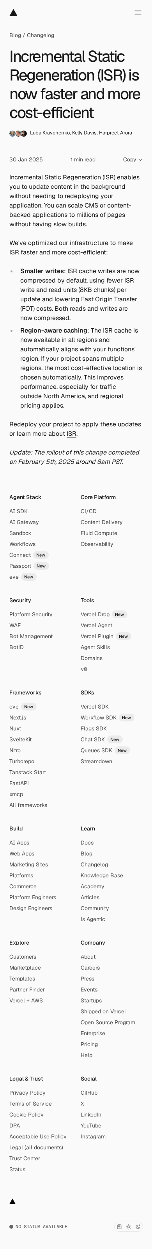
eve (21, 576)
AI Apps (19, 842)
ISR (71, 433)
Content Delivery (102, 522)
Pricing (89, 1044)
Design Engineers (30, 908)
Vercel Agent (96, 625)
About (88, 956)
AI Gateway (24, 522)
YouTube (91, 1125)
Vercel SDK (95, 706)
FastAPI (19, 783)
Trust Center (24, 1158)
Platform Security (31, 614)
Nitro (15, 750)
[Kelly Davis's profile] (18, 134)
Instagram (93, 1136)
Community (95, 908)
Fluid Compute (99, 533)
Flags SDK (94, 728)
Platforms (21, 875)
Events (89, 989)
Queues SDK (104, 750)
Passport (27, 565)
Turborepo (21, 761)
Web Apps (21, 853)
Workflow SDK (106, 717)
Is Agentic (93, 919)
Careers (90, 967)
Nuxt (15, 728)
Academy (92, 886)
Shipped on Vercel (103, 1011)
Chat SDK (100, 739)
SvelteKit (20, 739)
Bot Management (31, 636)
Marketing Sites (28, 864)
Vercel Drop (102, 614)
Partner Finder (27, 989)
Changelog (40, 35)
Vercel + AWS (26, 1000)
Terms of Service (30, 1103)
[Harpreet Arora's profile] (24, 134)
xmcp (16, 794)
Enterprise (93, 1033)
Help (86, 1055)
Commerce (23, 886)
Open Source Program (108, 1022)
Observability (97, 544)
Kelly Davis (84, 132)
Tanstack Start (27, 772)
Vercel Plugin (104, 636)
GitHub (89, 1092)
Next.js (17, 717)
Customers (22, 956)
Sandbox (20, 533)
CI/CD (89, 511)
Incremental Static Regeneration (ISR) (62, 177)
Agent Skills (95, 647)
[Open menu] (138, 12)
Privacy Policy (27, 1092)
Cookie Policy (26, 1114)
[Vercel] (13, 12)
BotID (16, 647)
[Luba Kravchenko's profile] (12, 134)
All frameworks (28, 805)
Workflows (22, 544)
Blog (15, 35)
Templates (22, 978)
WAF (15, 625)
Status (17, 1169)
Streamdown (96, 761)
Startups (91, 1000)
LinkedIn (91, 1114)
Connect (27, 554)
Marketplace (25, 967)
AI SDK (18, 511)
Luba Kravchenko (50, 132)
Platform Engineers (32, 897)
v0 (84, 669)
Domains (92, 658)
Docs (87, 842)
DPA (14, 1125)
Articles (90, 897)
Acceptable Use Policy (38, 1136)
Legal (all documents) (36, 1147)
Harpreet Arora (115, 132)
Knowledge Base (102, 875)
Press (87, 978)
